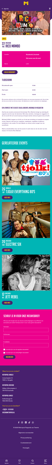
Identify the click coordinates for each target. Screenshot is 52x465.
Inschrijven (9, 357)
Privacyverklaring (26, 437)
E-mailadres (6, 341)
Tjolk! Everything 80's (20, 191)
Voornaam (6, 326)
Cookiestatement (26, 443)
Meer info (7, 197)
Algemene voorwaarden (26, 432)
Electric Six (13, 244)
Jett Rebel (11, 297)
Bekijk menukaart (9, 72)
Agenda (6, 8)
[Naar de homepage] (26, 3)
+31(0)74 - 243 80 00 (7, 409)
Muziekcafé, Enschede (32, 54)
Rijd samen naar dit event (33, 58)
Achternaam (6, 334)
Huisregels (26, 448)
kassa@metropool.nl (8, 412)
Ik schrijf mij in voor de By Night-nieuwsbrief (17, 352)
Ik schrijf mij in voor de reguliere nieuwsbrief (17, 349)
